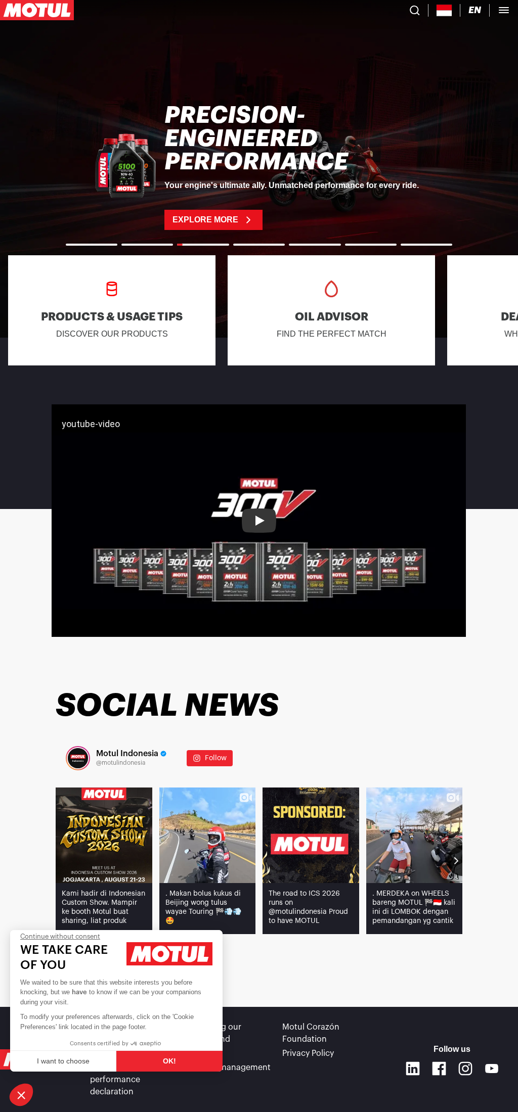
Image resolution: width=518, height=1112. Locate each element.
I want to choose (63, 1061)
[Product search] (415, 10)
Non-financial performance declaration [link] (115, 1079)
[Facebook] (439, 1068)
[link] (259, 167)
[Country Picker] (444, 10)
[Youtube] (492, 1068)
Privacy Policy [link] (308, 1053)
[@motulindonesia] (78, 758)
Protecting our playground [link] (213, 1033)
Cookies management (228, 1067)
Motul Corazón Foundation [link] (310, 1033)
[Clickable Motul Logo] (37, 10)
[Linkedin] (413, 1068)
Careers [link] (201, 1053)
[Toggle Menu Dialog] (504, 10)
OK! (169, 1061)
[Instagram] (465, 1068)
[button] (21, 1095)
